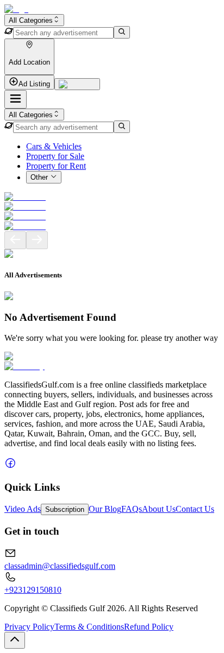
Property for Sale (55, 156)
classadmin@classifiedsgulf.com (59, 565)
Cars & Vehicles (54, 146)
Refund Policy (148, 626)
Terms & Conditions (89, 626)
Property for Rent (56, 165)
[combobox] (34, 20)
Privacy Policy (29, 626)
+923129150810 (32, 589)
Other (39, 178)
